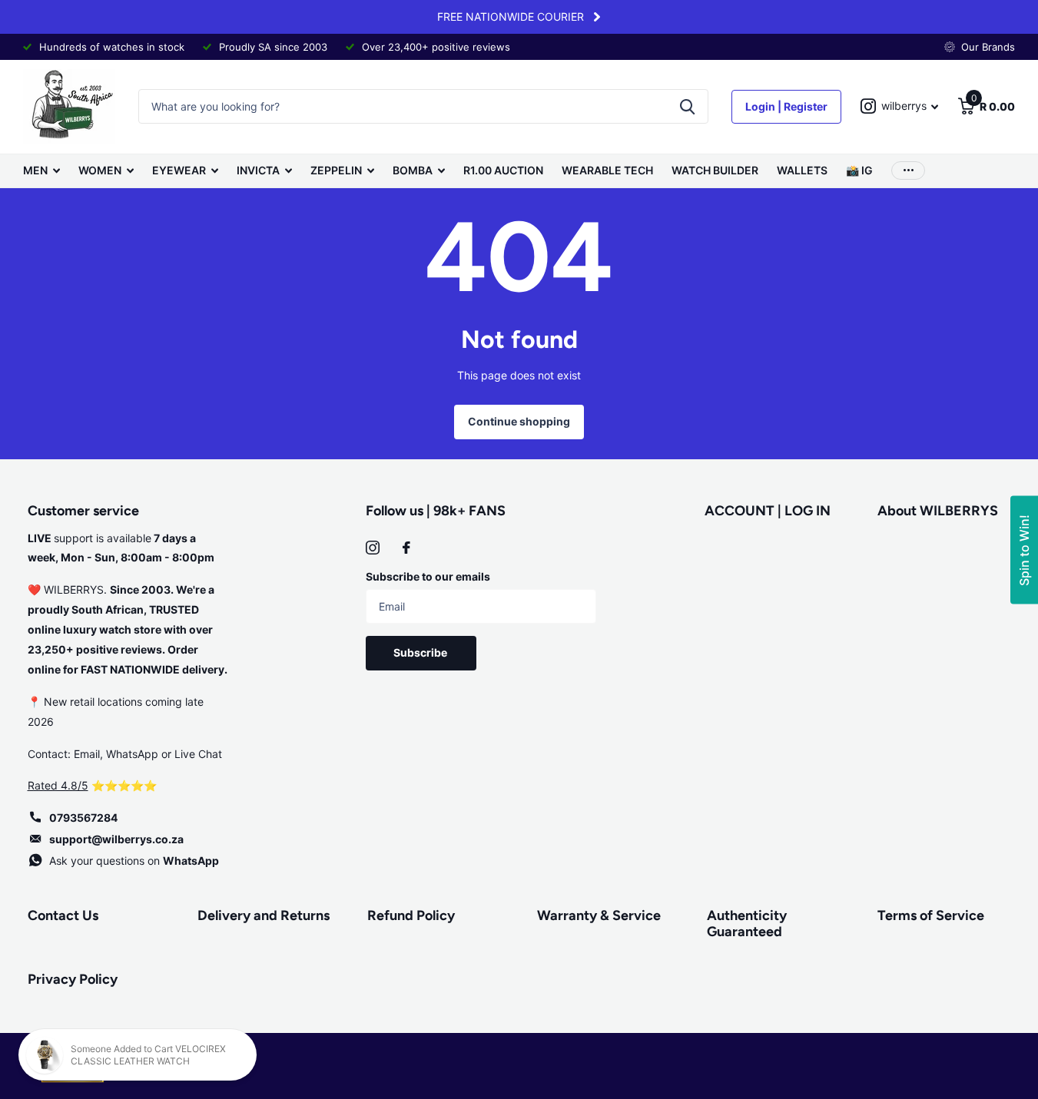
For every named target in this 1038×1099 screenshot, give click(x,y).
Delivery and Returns (263, 915)
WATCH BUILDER (715, 170)
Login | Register (786, 106)
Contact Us (63, 915)
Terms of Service (930, 915)
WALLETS (802, 170)
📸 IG (859, 170)
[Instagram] (373, 547)
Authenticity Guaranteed (747, 923)
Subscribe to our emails (428, 576)
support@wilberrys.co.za (116, 839)
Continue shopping (519, 421)
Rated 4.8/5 (58, 785)
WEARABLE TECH (607, 170)
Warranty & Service (599, 915)
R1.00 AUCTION (503, 170)
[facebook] (406, 547)
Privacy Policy (73, 979)
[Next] (597, 17)
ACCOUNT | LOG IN (768, 510)
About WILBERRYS (937, 510)
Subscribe (421, 652)
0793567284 (83, 817)
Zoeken (687, 106)
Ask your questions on (134, 860)
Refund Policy (411, 915)
